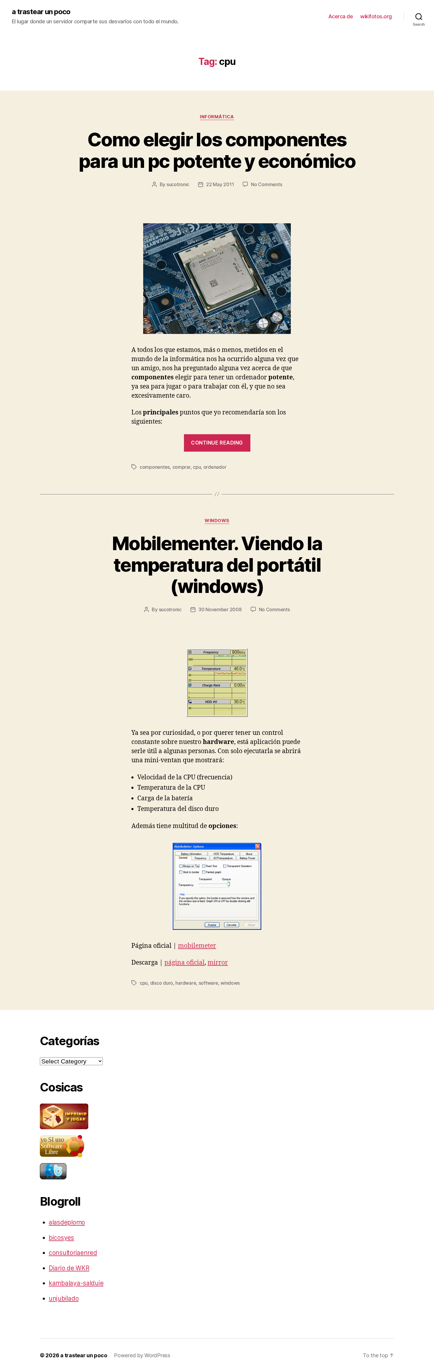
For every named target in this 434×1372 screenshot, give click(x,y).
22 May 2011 (220, 184)
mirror (218, 963)
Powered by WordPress (142, 1355)
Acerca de (340, 16)
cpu (197, 467)
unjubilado (64, 1298)
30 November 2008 (220, 609)
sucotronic (178, 184)
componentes (155, 467)
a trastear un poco (41, 11)
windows (217, 520)
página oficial (184, 963)
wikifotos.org (376, 16)
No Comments (266, 184)
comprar (181, 467)
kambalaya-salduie (76, 1283)
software (208, 983)
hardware (185, 983)
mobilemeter (197, 946)
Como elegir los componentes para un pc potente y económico (217, 150)
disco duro (161, 983)
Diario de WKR (69, 1268)
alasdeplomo (67, 1222)
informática (217, 116)
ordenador (214, 467)
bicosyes (61, 1237)
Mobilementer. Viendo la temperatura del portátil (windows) (217, 565)
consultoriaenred (73, 1252)
